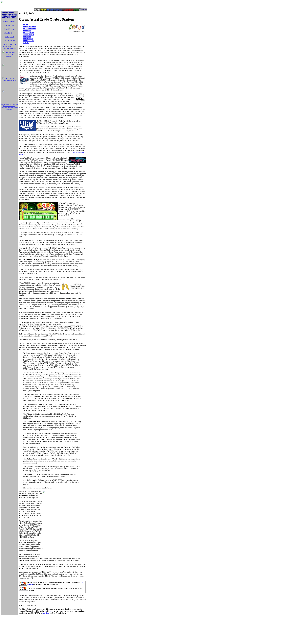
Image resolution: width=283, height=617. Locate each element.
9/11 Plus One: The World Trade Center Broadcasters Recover (9, 46)
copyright (45, 613)
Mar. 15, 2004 (9, 33)
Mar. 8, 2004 (9, 37)
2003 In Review (9, 40)
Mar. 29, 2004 (9, 25)
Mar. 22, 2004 (9, 29)
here (51, 611)
